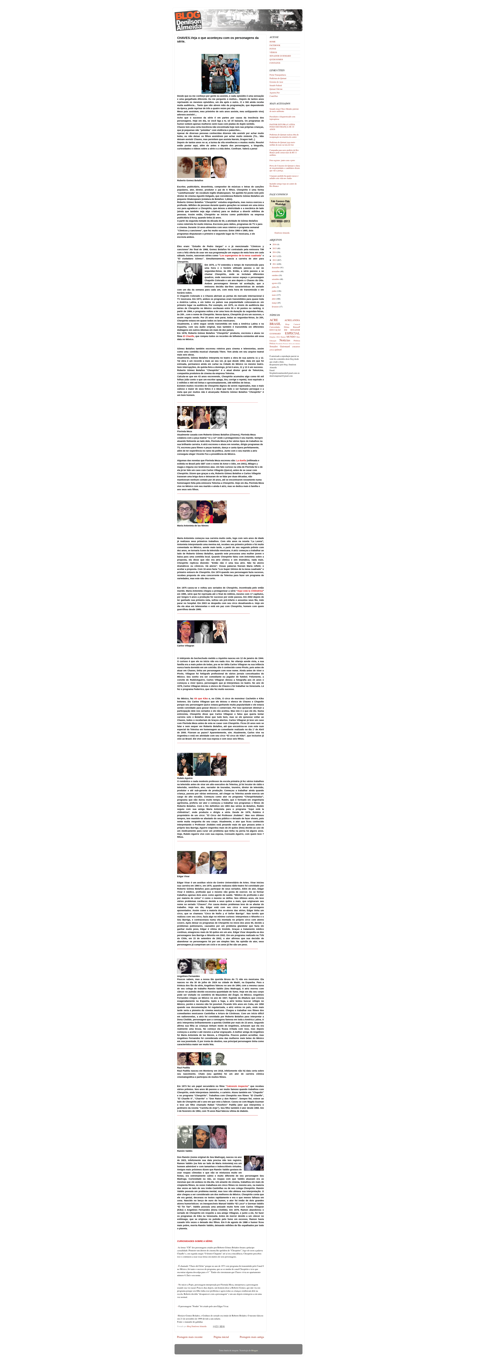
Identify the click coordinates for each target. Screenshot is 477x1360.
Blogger (254, 1350)
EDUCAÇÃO (275, 330)
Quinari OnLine (276, 89)
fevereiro (275, 306)
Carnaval (297, 324)
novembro (276, 271)
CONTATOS (275, 63)
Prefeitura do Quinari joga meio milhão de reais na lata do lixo (282, 143)
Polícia (272, 343)
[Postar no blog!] (216, 1326)
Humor (283, 337)
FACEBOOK (275, 45)
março (274, 302)
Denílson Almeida (282, 232)
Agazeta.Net (275, 92)
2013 (275, 256)
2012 (275, 260)
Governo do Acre (276, 82)
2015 (275, 248)
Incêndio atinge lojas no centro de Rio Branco (283, 184)
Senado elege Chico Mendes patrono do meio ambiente (284, 110)
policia (272, 350)
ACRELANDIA (292, 320)
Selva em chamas (294, 343)
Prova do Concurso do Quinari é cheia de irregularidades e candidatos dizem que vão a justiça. (285, 168)
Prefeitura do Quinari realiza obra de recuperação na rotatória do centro (284, 135)
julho (274, 287)
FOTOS (273, 48)
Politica (297, 340)
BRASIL (275, 324)
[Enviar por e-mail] (214, 1326)
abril (274, 298)
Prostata (285, 343)
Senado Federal (276, 85)
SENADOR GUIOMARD (280, 55)
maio (274, 295)
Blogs (287, 324)
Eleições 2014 (275, 337)
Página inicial (221, 1337)
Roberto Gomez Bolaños (190, 180)
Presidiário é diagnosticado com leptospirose (282, 117)
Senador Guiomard (280, 346)
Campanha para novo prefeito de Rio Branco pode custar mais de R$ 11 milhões (284, 152)
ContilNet (274, 96)
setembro (276, 279)
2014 (275, 252)
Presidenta (279, 343)
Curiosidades (275, 327)
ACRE (274, 320)
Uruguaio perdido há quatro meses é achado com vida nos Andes (284, 177)
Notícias (284, 340)
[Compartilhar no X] (219, 1326)
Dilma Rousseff (292, 327)
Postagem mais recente (190, 1337)
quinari (278, 349)
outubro (275, 275)
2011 (275, 264)
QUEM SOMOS (276, 59)
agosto (275, 283)
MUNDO (291, 336)
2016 (275, 244)
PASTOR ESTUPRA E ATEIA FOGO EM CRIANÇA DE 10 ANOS (282, 127)
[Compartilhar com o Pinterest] (223, 1326)
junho (274, 291)
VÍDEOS (273, 52)
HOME (273, 41)
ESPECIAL (292, 333)
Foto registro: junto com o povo (282, 160)
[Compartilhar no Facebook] (221, 1326)
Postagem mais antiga (252, 1337)
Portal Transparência (278, 74)
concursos (296, 346)
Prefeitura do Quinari (278, 78)
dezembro (276, 267)
